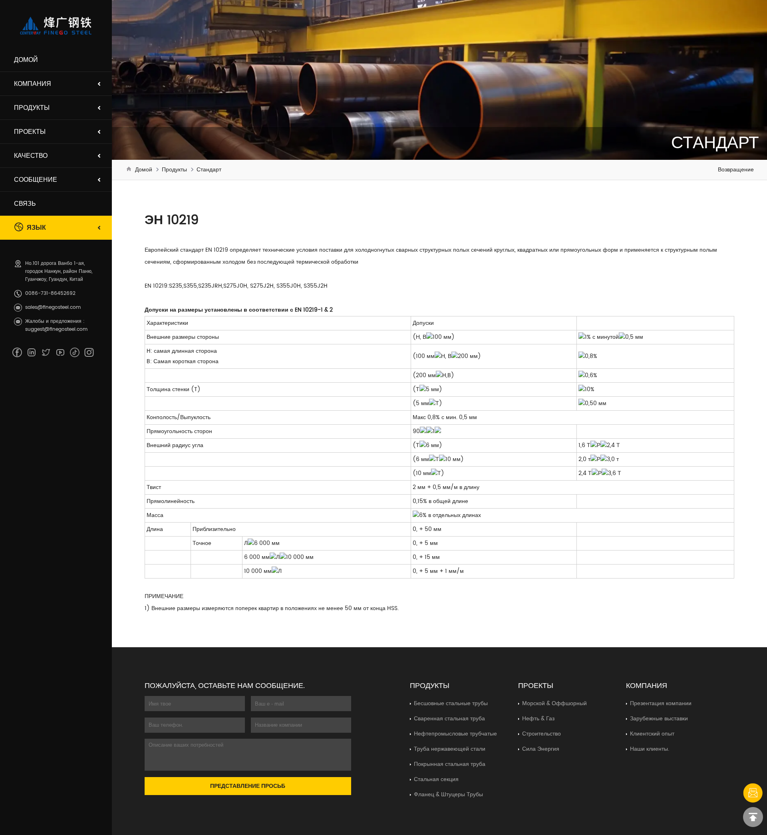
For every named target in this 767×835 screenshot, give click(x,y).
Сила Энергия (540, 748)
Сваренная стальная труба (449, 718)
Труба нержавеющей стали (449, 748)
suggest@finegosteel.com (56, 329)
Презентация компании (660, 703)
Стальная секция (436, 779)
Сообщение (35, 180)
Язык (36, 228)
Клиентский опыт (652, 733)
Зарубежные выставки (659, 718)
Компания (32, 84)
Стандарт (209, 169)
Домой (26, 60)
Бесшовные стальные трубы (451, 703)
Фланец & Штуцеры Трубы (448, 794)
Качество (31, 156)
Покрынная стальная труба (449, 764)
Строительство (541, 733)
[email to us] (753, 793)
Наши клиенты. (649, 748)
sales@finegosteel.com (53, 307)
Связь (25, 204)
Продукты (32, 108)
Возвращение (736, 169)
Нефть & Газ (538, 718)
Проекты (30, 132)
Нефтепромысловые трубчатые (455, 733)
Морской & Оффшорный (554, 703)
